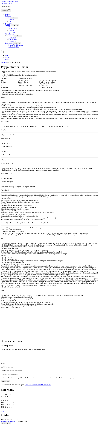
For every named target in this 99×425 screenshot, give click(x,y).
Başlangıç (8, 14)
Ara (2, 52)
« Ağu (3, 411)
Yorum (3, 363)
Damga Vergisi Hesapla (16, 45)
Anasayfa (4, 62)
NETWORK (9, 23)
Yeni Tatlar (12, 32)
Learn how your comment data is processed (38, 385)
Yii (9, 27)
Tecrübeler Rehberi (6, 3)
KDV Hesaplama (14, 47)
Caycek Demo (13, 39)
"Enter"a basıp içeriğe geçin (9, 1)
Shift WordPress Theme (8, 421)
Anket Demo (12, 38)
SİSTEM (7, 18)
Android (11, 30)
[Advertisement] (49, 323)
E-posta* (3, 370)
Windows (11, 19)
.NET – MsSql (13, 29)
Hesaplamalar (9, 43)
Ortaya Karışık (9, 34)
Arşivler (3, 419)
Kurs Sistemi (12, 41)
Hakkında (8, 16)
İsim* (2, 367)
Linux (10, 21)
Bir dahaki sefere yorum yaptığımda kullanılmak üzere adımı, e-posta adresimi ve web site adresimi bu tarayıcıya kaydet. (39, 378)
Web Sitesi (4, 374)
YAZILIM (8, 25)
